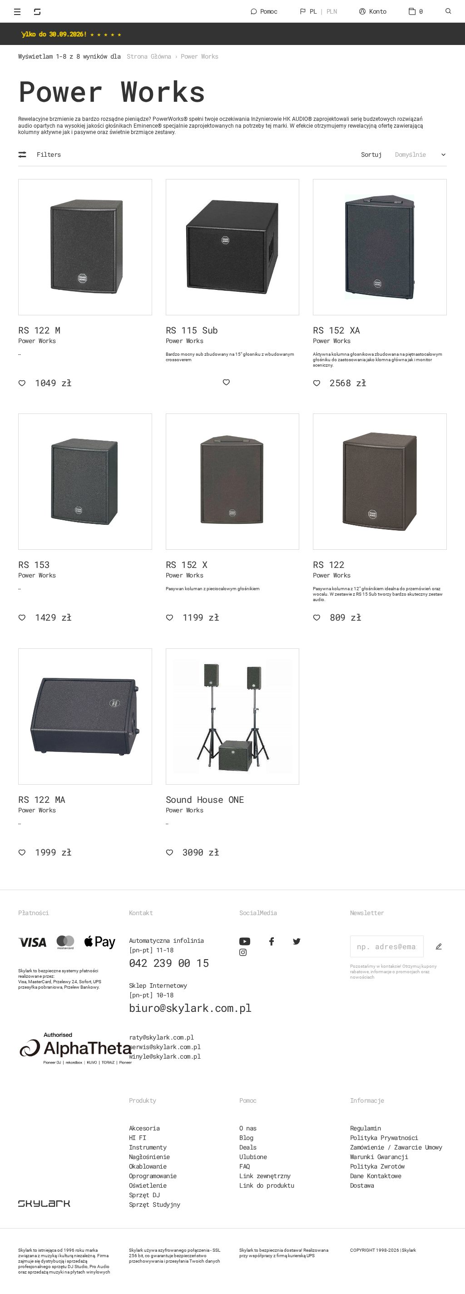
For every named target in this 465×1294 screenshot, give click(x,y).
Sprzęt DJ (144, 1194)
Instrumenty (148, 1147)
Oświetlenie (148, 1185)
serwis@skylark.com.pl (165, 1046)
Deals (248, 1147)
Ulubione (253, 1156)
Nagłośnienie (149, 1156)
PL (323, 11)
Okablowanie (148, 1166)
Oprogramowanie (153, 1175)
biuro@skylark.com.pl (190, 1007)
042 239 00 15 (169, 963)
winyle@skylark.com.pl (165, 1056)
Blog (246, 1137)
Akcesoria (144, 1128)
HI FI (137, 1137)
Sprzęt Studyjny (154, 1204)
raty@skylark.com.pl (161, 1037)
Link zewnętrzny (265, 1175)
